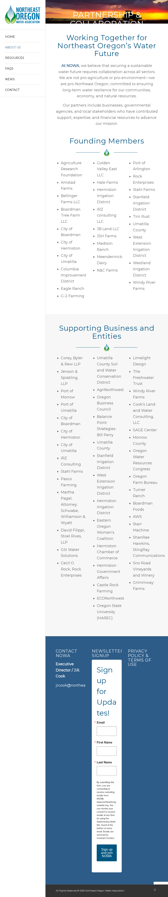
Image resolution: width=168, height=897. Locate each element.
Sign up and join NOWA (107, 853)
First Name (104, 742)
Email (101, 722)
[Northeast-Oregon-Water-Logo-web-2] (23, 15)
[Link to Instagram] (155, 890)
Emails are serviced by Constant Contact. (106, 835)
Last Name (104, 762)
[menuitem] (23, 37)
